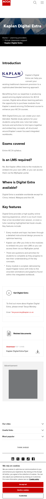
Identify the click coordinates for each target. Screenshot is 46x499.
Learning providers (18, 38)
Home (5, 38)
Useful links (7, 430)
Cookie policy (34, 479)
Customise (23, 496)
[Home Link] (23, 447)
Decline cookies (23, 490)
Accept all (23, 484)
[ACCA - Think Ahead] (6, 5)
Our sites (6, 424)
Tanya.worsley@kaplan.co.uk (22, 312)
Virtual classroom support (15, 40)
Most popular (8, 436)
